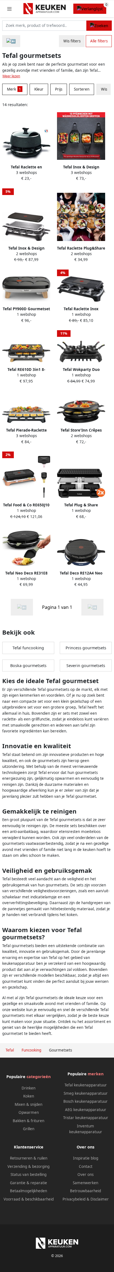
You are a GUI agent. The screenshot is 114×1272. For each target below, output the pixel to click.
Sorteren (81, 89)
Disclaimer (99, 1199)
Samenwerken (85, 1182)
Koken (28, 1096)
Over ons (85, 1174)
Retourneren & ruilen (28, 1158)
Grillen (28, 1128)
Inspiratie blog (85, 1158)
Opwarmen (29, 1112)
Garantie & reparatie (28, 1182)
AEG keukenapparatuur (85, 1109)
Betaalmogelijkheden (28, 1190)
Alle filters (99, 41)
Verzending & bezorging (28, 1166)
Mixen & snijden (28, 1104)
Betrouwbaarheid (85, 1190)
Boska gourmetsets (28, 665)
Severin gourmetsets (85, 665)
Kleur (38, 89)
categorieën (39, 1076)
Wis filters (72, 41)
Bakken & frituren (28, 1120)
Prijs (58, 89)
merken (95, 1073)
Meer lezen (11, 76)
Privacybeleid (74, 1199)
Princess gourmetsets (86, 647)
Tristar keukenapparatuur (85, 1117)
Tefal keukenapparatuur (85, 1085)
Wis (104, 89)
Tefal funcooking (28, 647)
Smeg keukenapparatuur (86, 1093)
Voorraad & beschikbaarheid (29, 1199)
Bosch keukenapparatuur (85, 1101)
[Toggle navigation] (9, 9)
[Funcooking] (11, 41)
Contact (85, 1166)
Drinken (28, 1088)
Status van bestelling (28, 1174)
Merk (14, 89)
